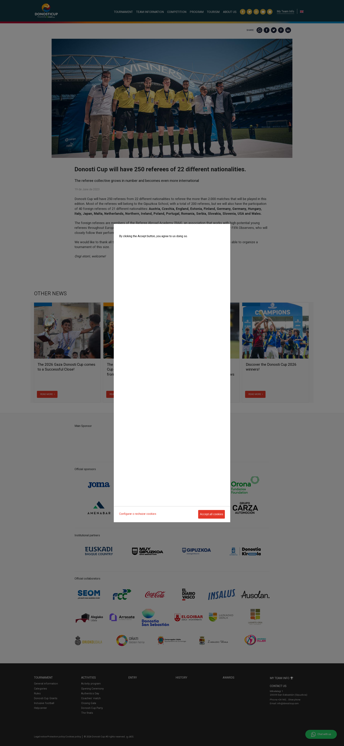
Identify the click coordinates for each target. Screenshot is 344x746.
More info (124, 243)
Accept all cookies (211, 514)
